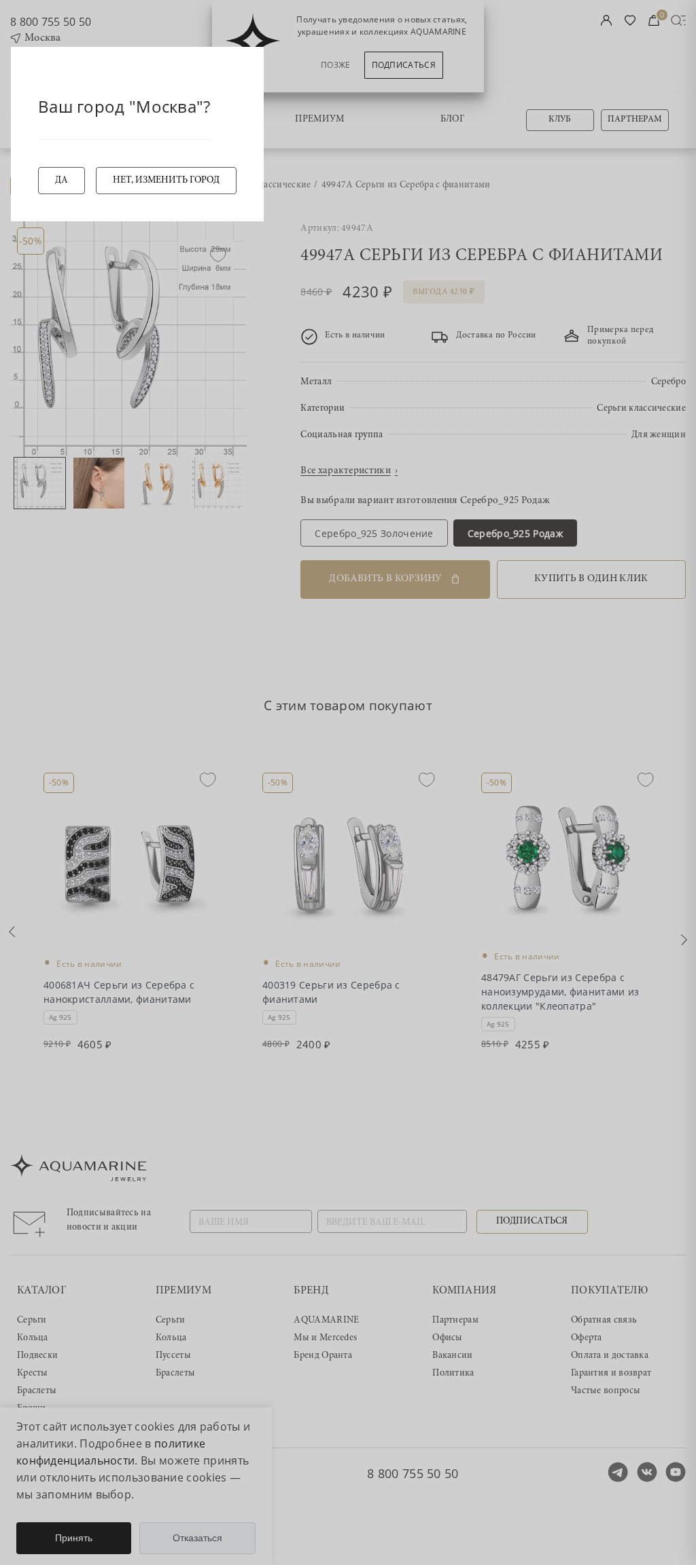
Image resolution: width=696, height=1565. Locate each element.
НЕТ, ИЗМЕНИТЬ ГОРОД (166, 180)
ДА (61, 180)
